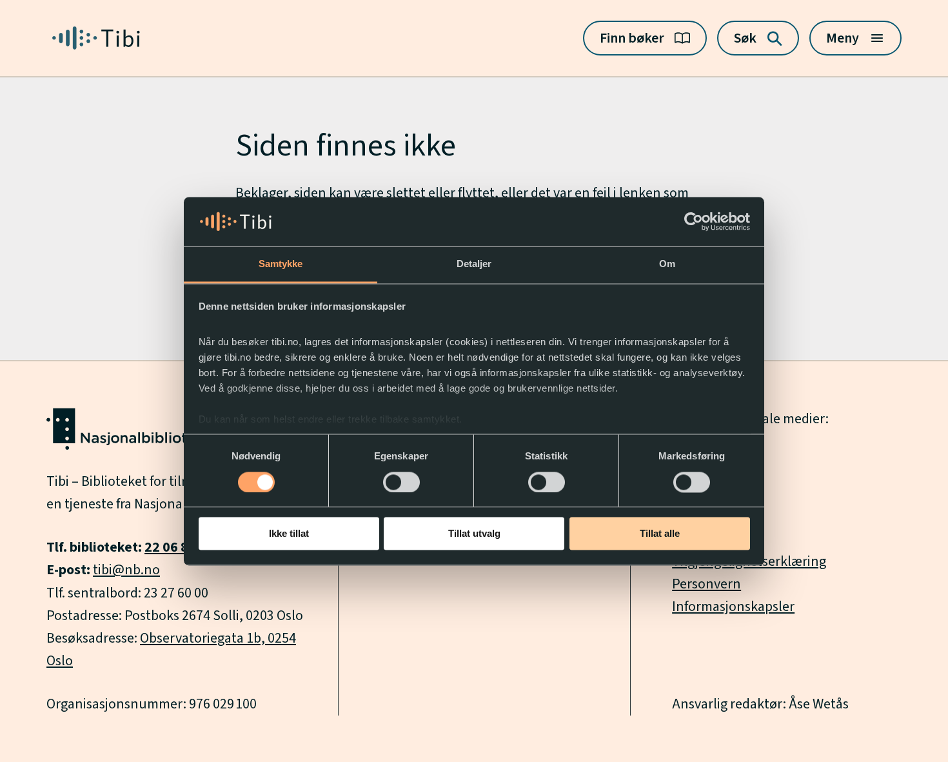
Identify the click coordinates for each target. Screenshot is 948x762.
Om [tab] (667, 264)
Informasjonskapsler (733, 606)
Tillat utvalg (474, 533)
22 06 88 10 (179, 547)
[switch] (401, 482)
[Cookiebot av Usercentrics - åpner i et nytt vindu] (693, 221)
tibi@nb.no (126, 569)
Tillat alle (660, 533)
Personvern (706, 584)
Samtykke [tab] (281, 264)
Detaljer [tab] (474, 264)
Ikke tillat (289, 533)
